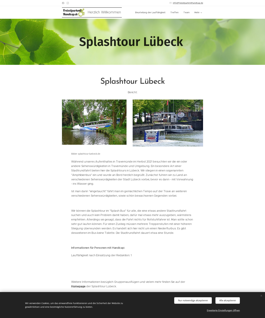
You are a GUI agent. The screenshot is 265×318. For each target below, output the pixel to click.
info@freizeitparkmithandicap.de (188, 3)
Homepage (78, 286)
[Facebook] (63, 3)
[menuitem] (151, 12)
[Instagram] (68, 3)
